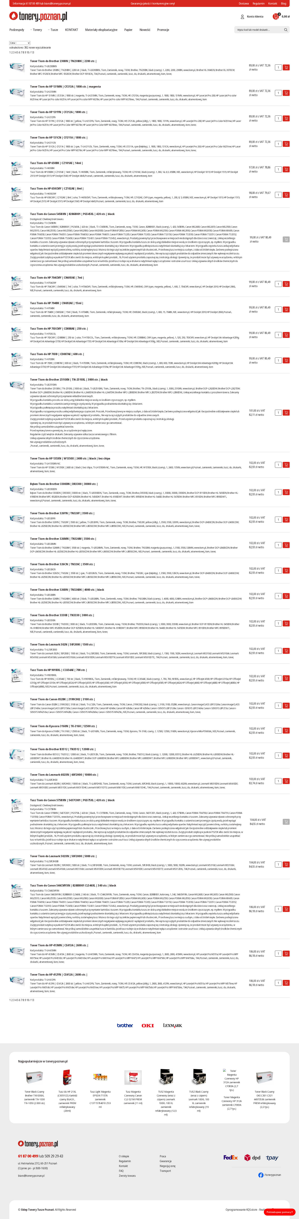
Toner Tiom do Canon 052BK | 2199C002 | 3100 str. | (62, 699)
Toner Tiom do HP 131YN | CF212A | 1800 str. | (58, 112)
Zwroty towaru (127, 1176)
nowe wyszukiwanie (40, 47)
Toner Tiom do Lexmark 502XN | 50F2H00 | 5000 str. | (63, 856)
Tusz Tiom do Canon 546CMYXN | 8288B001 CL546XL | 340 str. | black (73, 885)
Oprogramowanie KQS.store (241, 1210)
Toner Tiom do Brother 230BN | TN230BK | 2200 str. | (63, 61)
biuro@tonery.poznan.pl (31, 1176)
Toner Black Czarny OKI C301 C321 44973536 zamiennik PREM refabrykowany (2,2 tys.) (264, 1099)
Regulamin (259, 3)
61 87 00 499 (32, 3)
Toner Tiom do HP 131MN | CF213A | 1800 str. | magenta (65, 86)
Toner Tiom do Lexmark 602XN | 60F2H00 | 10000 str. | (64, 775)
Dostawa (244, 3)
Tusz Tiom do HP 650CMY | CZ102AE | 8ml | (57, 188)
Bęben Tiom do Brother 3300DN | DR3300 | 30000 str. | (64, 484)
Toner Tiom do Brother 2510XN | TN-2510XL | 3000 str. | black (68, 379)
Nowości (144, 30)
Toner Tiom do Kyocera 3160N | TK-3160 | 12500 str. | (63, 726)
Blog (283, 3)
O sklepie (124, 1156)
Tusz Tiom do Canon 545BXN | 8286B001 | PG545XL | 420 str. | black (72, 214)
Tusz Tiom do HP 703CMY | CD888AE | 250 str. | (59, 328)
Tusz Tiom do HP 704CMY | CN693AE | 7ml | (57, 277)
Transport (165, 1171)
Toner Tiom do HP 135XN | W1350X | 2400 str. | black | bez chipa (70, 458)
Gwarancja (165, 1161)
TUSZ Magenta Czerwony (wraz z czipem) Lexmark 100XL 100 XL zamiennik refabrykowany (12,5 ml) (165, 1103)
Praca (163, 1156)
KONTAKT (71, 30)
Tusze (54, 30)
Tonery (37, 30)
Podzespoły (16, 30)
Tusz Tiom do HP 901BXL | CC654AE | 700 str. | (58, 670)
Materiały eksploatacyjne (101, 30)
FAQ (121, 1171)
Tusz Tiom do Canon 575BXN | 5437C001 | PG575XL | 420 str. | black (72, 800)
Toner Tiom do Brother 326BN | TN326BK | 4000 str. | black (67, 590)
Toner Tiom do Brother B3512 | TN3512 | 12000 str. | (63, 749)
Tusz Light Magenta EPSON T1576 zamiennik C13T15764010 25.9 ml (100, 1099)
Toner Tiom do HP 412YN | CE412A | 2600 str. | (58, 974)
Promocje (163, 30)
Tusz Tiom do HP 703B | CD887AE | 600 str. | (57, 354)
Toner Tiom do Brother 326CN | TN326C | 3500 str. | (62, 564)
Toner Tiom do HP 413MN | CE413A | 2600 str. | (59, 945)
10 (28, 52)
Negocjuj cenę (167, 1166)
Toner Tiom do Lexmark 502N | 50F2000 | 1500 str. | (62, 644)
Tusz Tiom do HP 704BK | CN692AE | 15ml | (56, 303)
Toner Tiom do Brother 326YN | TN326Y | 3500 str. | (62, 513)
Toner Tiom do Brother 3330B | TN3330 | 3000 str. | (62, 615)
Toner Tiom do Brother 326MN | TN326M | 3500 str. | (63, 539)
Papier (128, 30)
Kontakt (272, 3)
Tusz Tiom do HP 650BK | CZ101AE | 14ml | (56, 163)
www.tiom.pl (189, 70)
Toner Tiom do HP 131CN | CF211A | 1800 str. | (59, 137)
